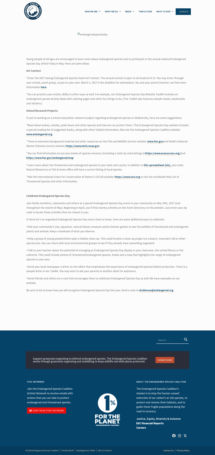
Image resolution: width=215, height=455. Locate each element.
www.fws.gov (155, 141)
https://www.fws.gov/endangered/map (50, 158)
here (43, 87)
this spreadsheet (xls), (157, 165)
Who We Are (91, 11)
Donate (184, 11)
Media (128, 11)
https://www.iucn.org (127, 177)
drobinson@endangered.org (156, 290)
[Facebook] (174, 435)
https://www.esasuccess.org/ (163, 153)
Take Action (145, 11)
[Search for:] (172, 340)
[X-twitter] (185, 435)
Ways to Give (163, 11)
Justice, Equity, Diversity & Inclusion (158, 418)
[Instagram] (179, 435)
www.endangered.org (39, 134)
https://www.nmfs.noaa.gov (82, 146)
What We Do (111, 11)
